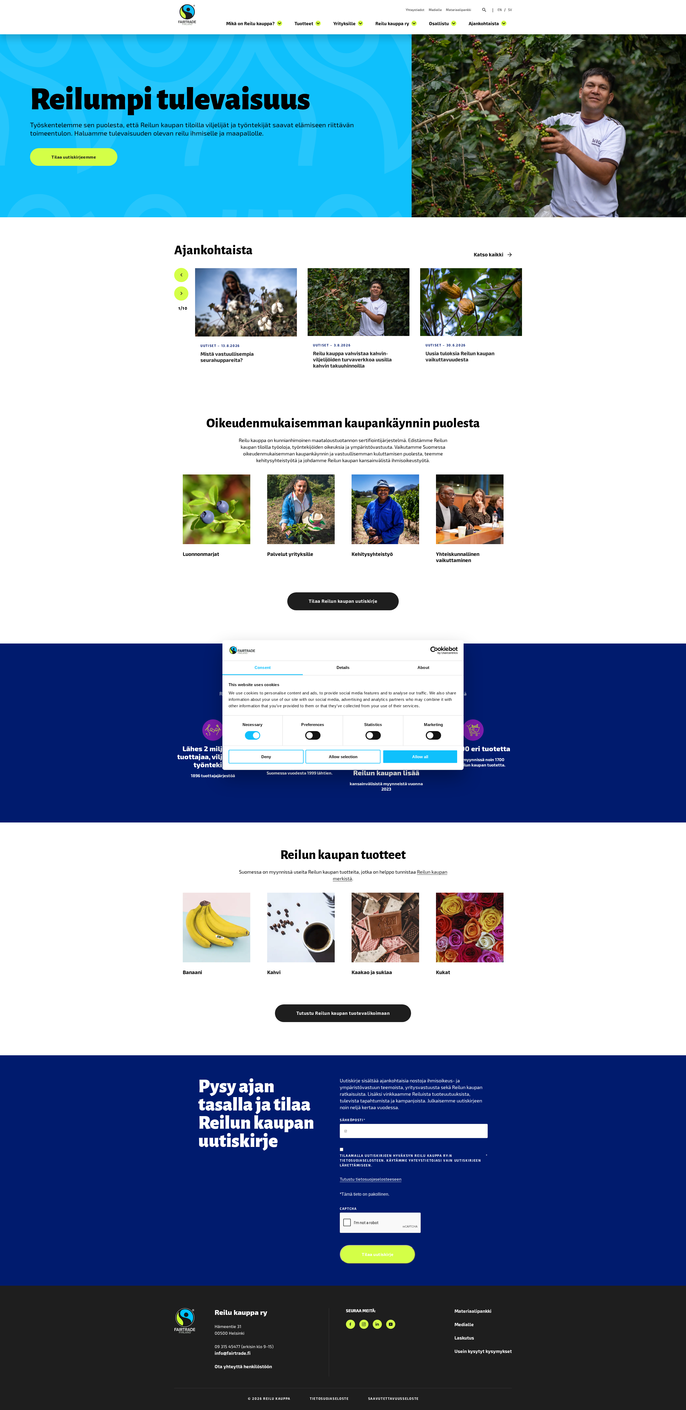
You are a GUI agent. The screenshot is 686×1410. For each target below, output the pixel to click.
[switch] (312, 735)
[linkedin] (377, 1324)
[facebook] (350, 1324)
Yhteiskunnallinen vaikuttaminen (457, 557)
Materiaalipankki (458, 10)
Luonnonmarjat (201, 554)
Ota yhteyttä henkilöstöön (243, 1366)
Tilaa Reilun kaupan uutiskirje (343, 601)
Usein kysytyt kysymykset (483, 1351)
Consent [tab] (263, 667)
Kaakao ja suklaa (372, 972)
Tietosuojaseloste (329, 1398)
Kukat (443, 972)
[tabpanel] (246, 322)
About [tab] (423, 667)
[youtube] (390, 1324)
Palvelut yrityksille (290, 554)
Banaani (192, 972)
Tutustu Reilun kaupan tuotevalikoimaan (343, 1013)
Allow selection (343, 756)
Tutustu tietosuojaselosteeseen (370, 1178)
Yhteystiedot (415, 10)
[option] (182, 308)
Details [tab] (343, 667)
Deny (266, 756)
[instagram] (364, 1324)
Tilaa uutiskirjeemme (73, 156)
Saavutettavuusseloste (393, 1398)
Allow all (420, 756)
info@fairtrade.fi (233, 1353)
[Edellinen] (181, 275)
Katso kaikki (488, 254)
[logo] (187, 14)
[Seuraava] (181, 293)
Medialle (435, 10)
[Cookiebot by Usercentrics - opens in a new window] (434, 650)
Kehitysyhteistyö (372, 554)
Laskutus (464, 1337)
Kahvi (274, 972)
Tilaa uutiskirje (377, 1254)
